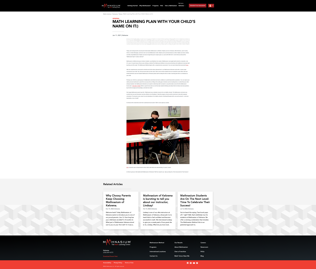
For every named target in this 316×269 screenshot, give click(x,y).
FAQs (202, 251)
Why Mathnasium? (145, 5)
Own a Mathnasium (171, 5)
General (115, 18)
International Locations (158, 251)
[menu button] (211, 5)
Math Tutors (181, 256)
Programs (155, 5)
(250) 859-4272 (108, 252)
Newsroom (204, 247)
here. (187, 65)
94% (127, 167)
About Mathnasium (181, 247)
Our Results (178, 242)
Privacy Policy (118, 262)
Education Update (136, 85)
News (120, 14)
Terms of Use (129, 262)
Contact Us (154, 256)
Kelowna (115, 14)
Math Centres (107, 14)
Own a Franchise (180, 251)
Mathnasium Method (157, 242)
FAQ (161, 5)
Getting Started (132, 5)
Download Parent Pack (110, 256)
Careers (203, 242)
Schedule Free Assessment (197, 5)
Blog (202, 256)
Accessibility (107, 262)
